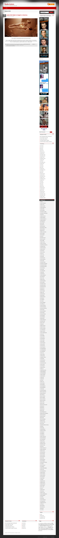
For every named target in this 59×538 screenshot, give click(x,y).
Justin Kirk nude (12, 44)
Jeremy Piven (42, 345)
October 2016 (42, 157)
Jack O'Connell (42, 328)
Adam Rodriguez (43, 203)
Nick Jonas (42, 423)
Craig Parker (42, 273)
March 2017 (42, 150)
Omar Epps (42, 427)
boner (47, 523)
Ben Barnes (42, 224)
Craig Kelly (42, 272)
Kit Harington (42, 384)
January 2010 (42, 192)
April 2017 (41, 149)
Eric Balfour (42, 299)
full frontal (45, 524)
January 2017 (42, 153)
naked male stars (45, 527)
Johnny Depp (42, 355)
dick (42, 524)
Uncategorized (42, 501)
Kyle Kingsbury (42, 387)
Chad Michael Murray (43, 244)
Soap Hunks (42, 478)
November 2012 (42, 176)
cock (39, 524)
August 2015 (42, 163)
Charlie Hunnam (43, 247)
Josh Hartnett (42, 361)
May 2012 (41, 183)
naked (41, 525)
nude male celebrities (11, 45)
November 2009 (42, 195)
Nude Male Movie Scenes (44, 424)
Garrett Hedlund (43, 311)
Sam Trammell (42, 465)
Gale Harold (42, 309)
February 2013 (42, 173)
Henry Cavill (42, 322)
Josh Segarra (42, 365)
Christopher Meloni (43, 266)
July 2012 (41, 181)
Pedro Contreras (43, 436)
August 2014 (42, 168)
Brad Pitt (41, 236)
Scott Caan (42, 469)
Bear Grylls (42, 223)
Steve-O (41, 488)
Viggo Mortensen (43, 502)
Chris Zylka (42, 260)
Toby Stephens (42, 495)
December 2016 (42, 154)
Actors (41, 201)
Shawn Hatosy (42, 472)
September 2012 (42, 178)
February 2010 (42, 191)
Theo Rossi (42, 491)
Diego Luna (42, 292)
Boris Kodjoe (42, 233)
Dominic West (42, 293)
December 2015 (42, 162)
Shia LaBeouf (42, 476)
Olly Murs (41, 426)
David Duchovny (43, 286)
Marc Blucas (42, 394)
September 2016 (42, 158)
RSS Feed (51, 4)
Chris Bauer (42, 250)
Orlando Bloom (42, 429)
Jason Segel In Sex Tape (44, 137)
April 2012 (41, 185)
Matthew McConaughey (44, 413)
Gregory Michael (43, 319)
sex (39, 530)
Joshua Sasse (42, 367)
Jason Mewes (42, 338)
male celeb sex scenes (18, 44)
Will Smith (42, 508)
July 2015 (41, 164)
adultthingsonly (42, 523)
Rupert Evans (42, 450)
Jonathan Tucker (43, 357)
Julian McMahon (43, 371)
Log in (41, 514)
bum (50, 523)
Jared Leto (42, 334)
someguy (41, 479)
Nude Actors (9, 4)
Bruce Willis (42, 240)
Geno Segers (42, 312)
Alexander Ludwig (43, 211)
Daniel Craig (42, 279)
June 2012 (41, 182)
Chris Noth (42, 256)
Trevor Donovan (43, 499)
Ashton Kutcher (43, 220)
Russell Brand (42, 452)
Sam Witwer (42, 466)
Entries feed (42, 515)
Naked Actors (42, 420)
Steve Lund (42, 486)
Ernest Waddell (42, 302)
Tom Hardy (42, 498)
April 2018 (41, 145)
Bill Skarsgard (42, 226)
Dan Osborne (42, 276)
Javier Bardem (42, 342)
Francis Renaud (43, 305)
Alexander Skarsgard (43, 213)
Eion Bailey (42, 298)
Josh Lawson (42, 364)
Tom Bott (41, 496)
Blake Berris (42, 230)
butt (52, 523)
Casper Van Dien (43, 243)
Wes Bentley (42, 505)
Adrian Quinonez (43, 207)
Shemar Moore (42, 473)
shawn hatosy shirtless (8, 525)
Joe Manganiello (43, 348)
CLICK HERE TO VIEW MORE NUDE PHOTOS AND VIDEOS (21, 38)
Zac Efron (42, 509)
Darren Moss (42, 282)
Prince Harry (42, 440)
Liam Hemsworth (43, 390)
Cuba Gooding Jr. (43, 275)
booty (49, 523)
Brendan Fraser (43, 237)
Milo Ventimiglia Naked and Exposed (46, 136)
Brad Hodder (42, 234)
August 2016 (42, 159)
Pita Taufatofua (42, 439)
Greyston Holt (42, 321)
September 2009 (42, 197)
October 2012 (42, 177)
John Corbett (42, 354)
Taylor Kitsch (42, 489)
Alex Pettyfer (42, 210)
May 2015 (41, 167)
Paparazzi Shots (43, 430)
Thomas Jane (42, 492)
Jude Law (41, 368)
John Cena (42, 352)
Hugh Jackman (42, 325)
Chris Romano (42, 257)
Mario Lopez (42, 401)
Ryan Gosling (42, 453)
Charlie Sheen (42, 249)
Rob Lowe (42, 446)
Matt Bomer (42, 406)
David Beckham (43, 283)
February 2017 (42, 152)
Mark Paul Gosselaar (43, 404)
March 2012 (42, 186)
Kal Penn (41, 380)
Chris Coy (42, 253)
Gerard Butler (42, 315)
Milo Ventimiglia (42, 419)
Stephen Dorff (42, 482)
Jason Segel (42, 341)
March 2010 (42, 190)
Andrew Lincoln (42, 216)
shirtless (41, 530)
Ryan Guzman (42, 456)
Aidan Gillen (42, 208)
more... (35, 44)
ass (45, 523)
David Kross (42, 289)
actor (39, 523)
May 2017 (41, 148)
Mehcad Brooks (43, 414)
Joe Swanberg (42, 351)
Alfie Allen (42, 214)
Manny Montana (43, 393)
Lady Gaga (42, 388)
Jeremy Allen (42, 344)
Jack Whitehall (42, 329)
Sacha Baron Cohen (43, 462)
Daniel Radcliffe (43, 280)
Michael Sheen (42, 416)
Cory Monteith (42, 270)
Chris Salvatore (42, 259)
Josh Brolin (42, 358)
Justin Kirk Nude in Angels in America (16, 15)
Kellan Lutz (42, 381)
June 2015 (41, 166)
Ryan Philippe (42, 460)
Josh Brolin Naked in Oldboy (44, 140)
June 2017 (41, 147)
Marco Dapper (42, 397)
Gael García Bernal (43, 308)
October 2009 (42, 196)
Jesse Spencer (42, 347)
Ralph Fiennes (42, 442)
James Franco (42, 331)
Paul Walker (42, 433)
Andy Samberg (42, 217)
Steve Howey (42, 485)
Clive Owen (42, 269)
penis (52, 529)
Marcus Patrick (42, 400)
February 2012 (42, 187)
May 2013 (41, 172)
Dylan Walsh (42, 295)
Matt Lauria (42, 410)
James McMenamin (43, 332)
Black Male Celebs (43, 227)
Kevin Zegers (42, 383)
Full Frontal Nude (43, 306)
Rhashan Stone (42, 443)
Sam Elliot (42, 463)
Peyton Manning (43, 437)
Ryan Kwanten (42, 459)
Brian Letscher (42, 239)
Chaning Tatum (42, 246)
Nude (49, 527)
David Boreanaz (43, 285)
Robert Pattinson (43, 449)
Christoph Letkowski (43, 263)
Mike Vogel (42, 417)
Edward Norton (42, 296)
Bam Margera (42, 221)
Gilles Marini (42, 318)
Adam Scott (42, 204)
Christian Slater (42, 262)
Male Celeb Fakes (43, 391)
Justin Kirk (12, 16)
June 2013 (41, 171)
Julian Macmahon (43, 370)
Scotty (8, 16)
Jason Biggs (42, 335)
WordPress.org (42, 518)
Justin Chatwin (42, 374)
